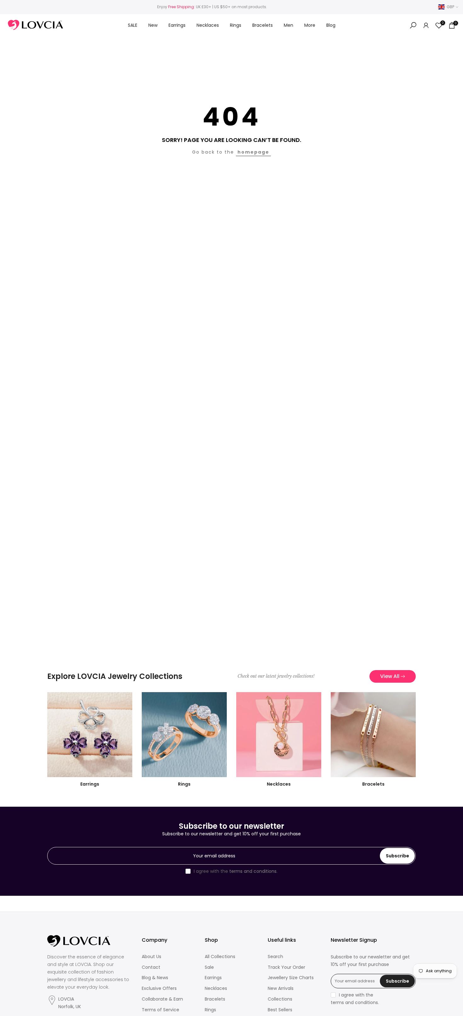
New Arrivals (281, 988)
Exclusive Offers (159, 988)
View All (389, 676)
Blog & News (155, 978)
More (309, 25)
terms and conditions (253, 871)
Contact (151, 967)
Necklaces (208, 25)
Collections (280, 999)
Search (275, 957)
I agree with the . (235, 871)
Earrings (177, 25)
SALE (132, 25)
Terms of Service (160, 1010)
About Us (151, 957)
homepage (253, 152)
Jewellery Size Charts (291, 978)
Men (288, 25)
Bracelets (262, 25)
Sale (209, 967)
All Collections (220, 957)
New (152, 25)
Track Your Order (286, 967)
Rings (235, 25)
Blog (330, 25)
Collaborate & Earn (162, 999)
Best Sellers (280, 1010)
